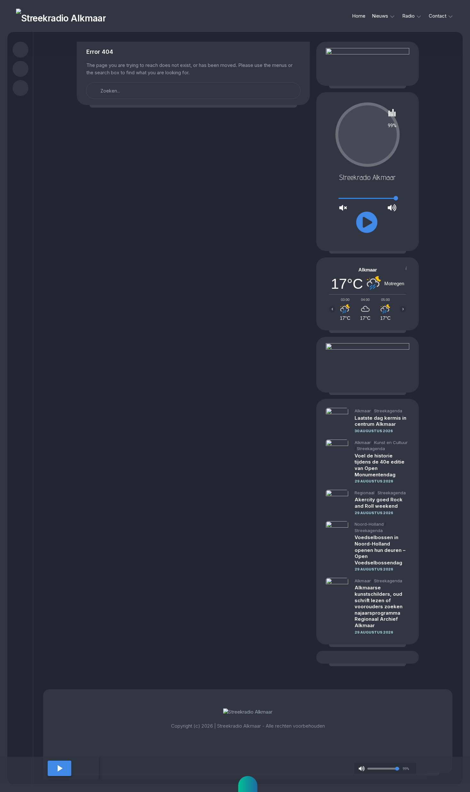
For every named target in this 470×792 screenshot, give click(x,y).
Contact (437, 16)
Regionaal (364, 492)
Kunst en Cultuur (391, 442)
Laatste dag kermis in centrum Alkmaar (380, 421)
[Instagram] (20, 69)
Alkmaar (363, 410)
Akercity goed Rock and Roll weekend (379, 503)
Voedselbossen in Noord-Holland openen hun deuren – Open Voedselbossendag (380, 549)
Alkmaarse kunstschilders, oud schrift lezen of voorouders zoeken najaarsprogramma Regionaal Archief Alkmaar (379, 606)
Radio (408, 16)
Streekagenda (388, 410)
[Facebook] (20, 50)
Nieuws (380, 16)
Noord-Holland (369, 524)
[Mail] (20, 88)
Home (358, 16)
